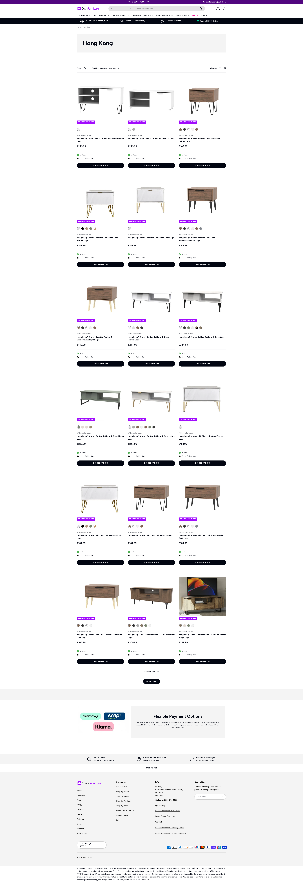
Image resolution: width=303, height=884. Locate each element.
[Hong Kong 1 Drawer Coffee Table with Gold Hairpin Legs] (151, 397)
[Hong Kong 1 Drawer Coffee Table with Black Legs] (202, 298)
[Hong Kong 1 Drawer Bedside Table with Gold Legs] (151, 199)
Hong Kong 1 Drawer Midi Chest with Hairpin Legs (150, 535)
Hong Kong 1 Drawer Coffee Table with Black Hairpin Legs (148, 338)
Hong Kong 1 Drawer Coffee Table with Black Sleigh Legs (100, 437)
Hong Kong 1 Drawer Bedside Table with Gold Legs (151, 238)
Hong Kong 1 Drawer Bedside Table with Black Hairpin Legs (199, 139)
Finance (80, 810)
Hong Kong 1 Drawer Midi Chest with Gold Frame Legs (201, 437)
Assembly (81, 795)
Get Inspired (82, 15)
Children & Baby (163, 15)
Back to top (151, 768)
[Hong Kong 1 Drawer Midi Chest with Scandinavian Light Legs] (100, 596)
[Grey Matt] (133, 129)
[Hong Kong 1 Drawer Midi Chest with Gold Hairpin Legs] (100, 497)
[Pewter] (200, 228)
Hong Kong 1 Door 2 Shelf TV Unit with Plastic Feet (151, 138)
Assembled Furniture (142, 15)
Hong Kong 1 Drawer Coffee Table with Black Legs (201, 337)
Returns (80, 819)
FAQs (79, 805)
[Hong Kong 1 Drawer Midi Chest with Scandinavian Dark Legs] (202, 497)
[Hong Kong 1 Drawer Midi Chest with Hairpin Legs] (151, 497)
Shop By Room (100, 15)
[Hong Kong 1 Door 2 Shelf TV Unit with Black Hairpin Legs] (100, 100)
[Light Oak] (90, 427)
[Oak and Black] (196, 327)
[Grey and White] (188, 129)
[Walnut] (137, 327)
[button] (224, 8)
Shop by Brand (182, 15)
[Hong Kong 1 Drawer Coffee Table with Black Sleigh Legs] (100, 397)
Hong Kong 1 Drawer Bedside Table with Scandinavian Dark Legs (197, 239)
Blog (79, 800)
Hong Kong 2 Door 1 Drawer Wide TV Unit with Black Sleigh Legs (202, 636)
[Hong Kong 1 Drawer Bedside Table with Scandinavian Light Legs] (100, 298)
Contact (205, 15)
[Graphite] (184, 129)
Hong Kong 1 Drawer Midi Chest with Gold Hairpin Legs (99, 536)
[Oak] (196, 129)
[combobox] (156, 8)
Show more (151, 681)
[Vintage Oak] (200, 327)
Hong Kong (86, 27)
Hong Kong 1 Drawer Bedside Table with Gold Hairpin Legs (97, 239)
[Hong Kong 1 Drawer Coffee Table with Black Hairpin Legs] (151, 298)
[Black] (82, 228)
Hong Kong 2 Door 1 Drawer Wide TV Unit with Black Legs (151, 636)
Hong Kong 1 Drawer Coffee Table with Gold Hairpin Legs (151, 437)
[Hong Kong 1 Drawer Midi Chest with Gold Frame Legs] (202, 397)
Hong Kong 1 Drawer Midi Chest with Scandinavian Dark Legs (201, 536)
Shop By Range (122, 796)
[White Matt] (192, 327)
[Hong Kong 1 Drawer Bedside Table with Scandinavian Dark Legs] (202, 199)
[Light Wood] (86, 228)
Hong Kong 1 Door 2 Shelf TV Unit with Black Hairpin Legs (100, 139)
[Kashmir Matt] (82, 427)
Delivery (80, 814)
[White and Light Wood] (94, 228)
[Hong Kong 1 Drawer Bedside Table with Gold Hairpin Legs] (100, 199)
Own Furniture (87, 857)
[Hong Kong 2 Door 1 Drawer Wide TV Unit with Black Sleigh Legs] (202, 596)
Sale (193, 15)
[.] (209, 21)
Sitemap (80, 828)
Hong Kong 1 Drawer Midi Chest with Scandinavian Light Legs (99, 636)
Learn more (148, 2)
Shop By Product (119, 15)
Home (79, 27)
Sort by (95, 68)
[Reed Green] (90, 228)
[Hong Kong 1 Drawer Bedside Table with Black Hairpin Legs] (202, 100)
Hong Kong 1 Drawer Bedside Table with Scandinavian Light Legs (95, 338)
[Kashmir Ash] (86, 427)
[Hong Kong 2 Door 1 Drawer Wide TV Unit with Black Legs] (151, 596)
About (79, 791)
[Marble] (133, 327)
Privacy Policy (83, 833)
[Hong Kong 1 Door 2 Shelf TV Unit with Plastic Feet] (151, 100)
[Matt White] (192, 129)
